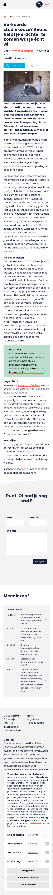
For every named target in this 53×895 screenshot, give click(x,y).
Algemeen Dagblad (29, 385)
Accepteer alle (28, 884)
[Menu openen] (5, 4)
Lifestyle (8, 723)
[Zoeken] (39, 4)
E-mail (33, 517)
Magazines (32, 719)
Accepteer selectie (28, 877)
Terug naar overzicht (19, 16)
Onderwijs (9, 719)
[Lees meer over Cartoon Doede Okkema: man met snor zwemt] (26, 662)
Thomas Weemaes (21, 50)
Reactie (11, 530)
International (11, 726)
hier (23, 469)
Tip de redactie (35, 723)
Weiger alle (28, 870)
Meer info (33, 834)
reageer (16, 65)
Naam (10, 517)
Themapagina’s (12, 730)
